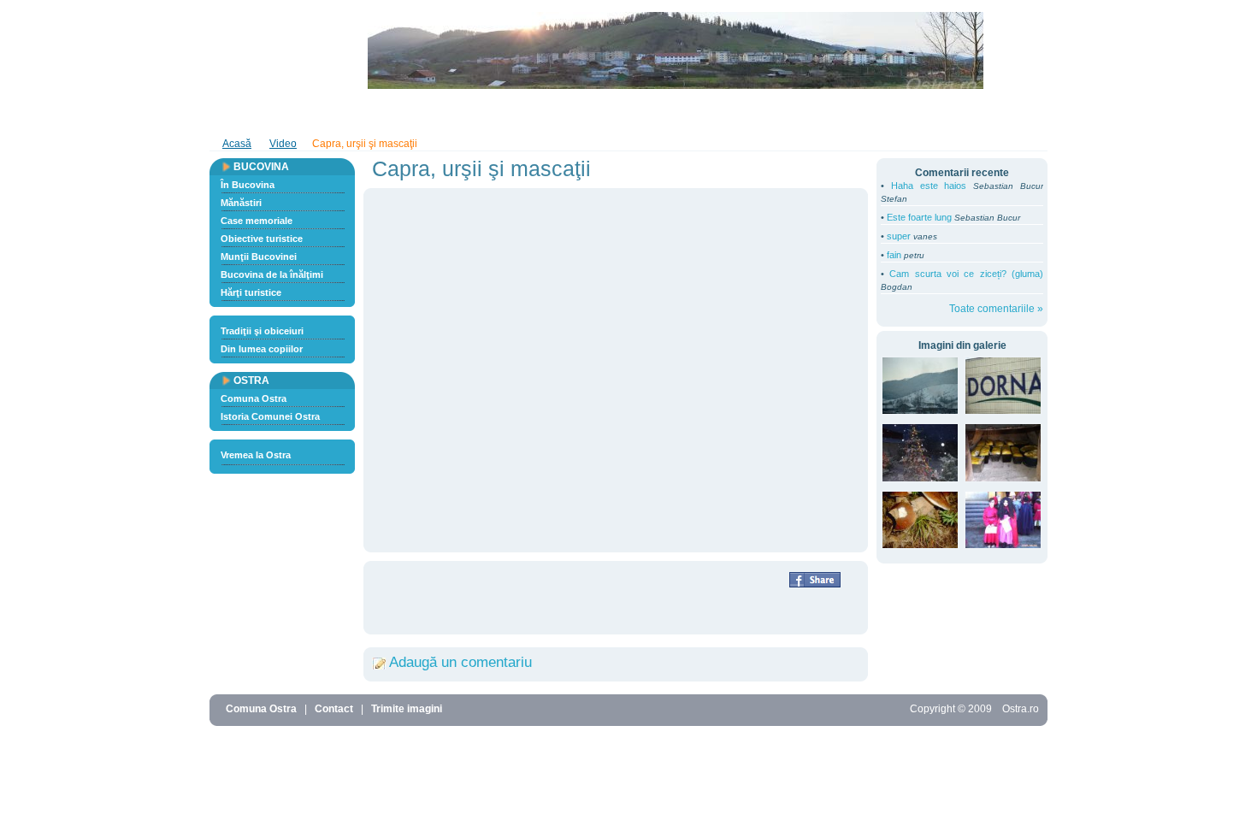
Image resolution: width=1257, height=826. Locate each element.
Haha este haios (929, 185)
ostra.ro (266, 50)
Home (234, 114)
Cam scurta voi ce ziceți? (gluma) (966, 273)
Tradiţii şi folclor (600, 114)
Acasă (236, 144)
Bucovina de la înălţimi (272, 274)
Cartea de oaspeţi (420, 114)
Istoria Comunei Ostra (270, 416)
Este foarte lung (919, 217)
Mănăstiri (241, 203)
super (899, 236)
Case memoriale (256, 220)
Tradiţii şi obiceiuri (262, 331)
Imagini (289, 114)
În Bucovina (247, 185)
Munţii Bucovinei (259, 256)
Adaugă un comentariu (460, 662)
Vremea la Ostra (256, 455)
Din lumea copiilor (262, 349)
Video (344, 114)
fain (894, 255)
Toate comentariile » (996, 309)
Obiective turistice (262, 238)
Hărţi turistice (251, 292)
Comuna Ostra (253, 398)
